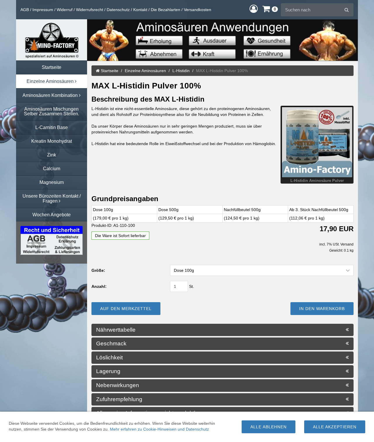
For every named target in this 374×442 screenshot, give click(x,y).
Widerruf (64, 9)
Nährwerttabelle (116, 330)
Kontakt (140, 9)
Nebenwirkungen (118, 385)
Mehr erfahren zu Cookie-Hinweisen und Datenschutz (159, 429)
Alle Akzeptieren (334, 426)
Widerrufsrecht (89, 9)
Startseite (109, 70)
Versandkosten (197, 9)
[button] (254, 8)
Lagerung (109, 371)
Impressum (42, 9)
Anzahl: (99, 286)
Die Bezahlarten (165, 9)
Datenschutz (118, 9)
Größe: (98, 270)
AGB (24, 9)
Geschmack (112, 344)
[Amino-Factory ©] (51, 40)
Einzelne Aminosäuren (145, 70)
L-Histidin (181, 70)
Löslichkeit (110, 358)
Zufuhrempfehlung (120, 399)
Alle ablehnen (268, 426)
